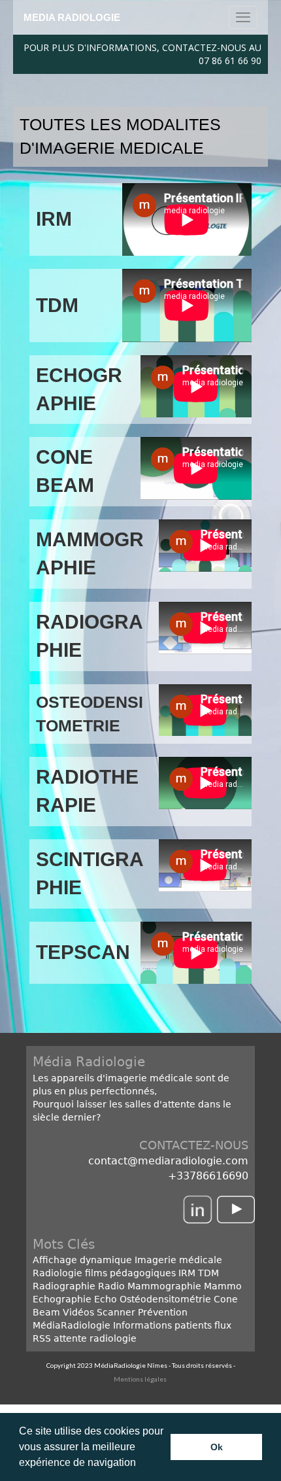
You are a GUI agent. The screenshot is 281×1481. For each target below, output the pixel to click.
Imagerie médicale (178, 1260)
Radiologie (57, 1273)
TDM (208, 1273)
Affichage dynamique (82, 1260)
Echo (105, 1299)
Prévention (163, 1312)
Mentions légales (141, 1379)
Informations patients (162, 1325)
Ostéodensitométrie (165, 1299)
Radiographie (64, 1286)
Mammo (223, 1286)
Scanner (116, 1312)
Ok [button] (216, 1447)
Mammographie (164, 1286)
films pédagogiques (130, 1273)
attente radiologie (95, 1338)
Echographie (62, 1299)
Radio (111, 1286)
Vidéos (78, 1312)
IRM (185, 1273)
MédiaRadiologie (71, 1325)
